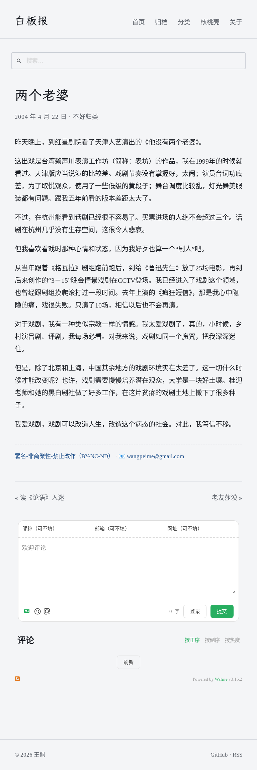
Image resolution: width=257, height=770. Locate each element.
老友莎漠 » (227, 497)
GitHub (219, 755)
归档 (161, 22)
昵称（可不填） (40, 528)
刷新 (128, 662)
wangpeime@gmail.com (155, 456)
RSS (237, 755)
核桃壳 (210, 22)
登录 (195, 611)
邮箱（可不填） (112, 528)
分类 (184, 22)
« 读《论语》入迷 (39, 497)
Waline (221, 679)
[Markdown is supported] (28, 611)
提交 (222, 611)
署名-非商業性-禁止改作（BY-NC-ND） (64, 456)
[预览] (47, 611)
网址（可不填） (184, 528)
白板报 (32, 20)
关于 (236, 22)
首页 (138, 22)
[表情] (37, 611)
